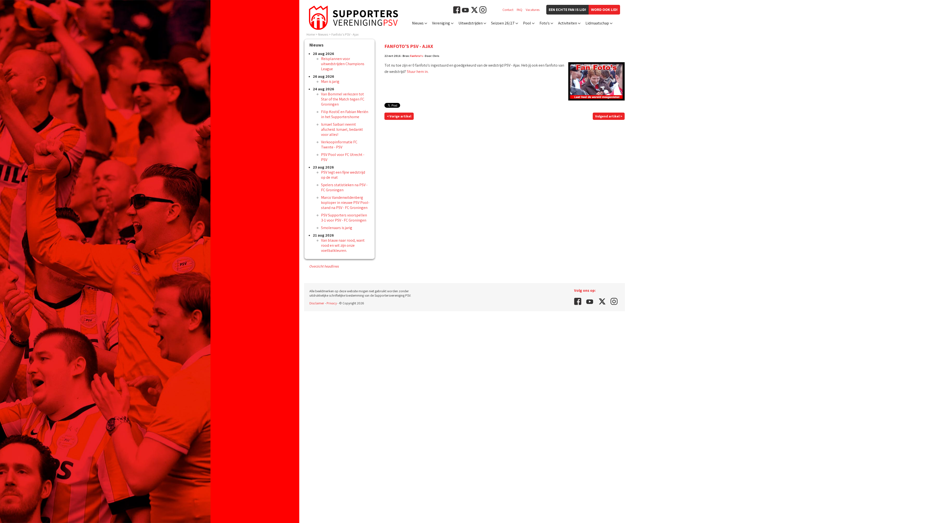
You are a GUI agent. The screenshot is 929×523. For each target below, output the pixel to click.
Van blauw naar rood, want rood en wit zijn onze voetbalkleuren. (343, 245)
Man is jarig (330, 81)
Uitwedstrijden (470, 23)
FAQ (519, 10)
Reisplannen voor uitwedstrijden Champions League (342, 63)
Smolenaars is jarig (336, 227)
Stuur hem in (417, 71)
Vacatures (532, 10)
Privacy (332, 303)
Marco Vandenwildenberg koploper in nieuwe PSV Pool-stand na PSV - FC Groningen (345, 202)
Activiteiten (567, 23)
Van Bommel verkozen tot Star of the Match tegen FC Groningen (342, 99)
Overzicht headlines (324, 266)
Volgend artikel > (608, 116)
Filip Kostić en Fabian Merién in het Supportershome (344, 114)
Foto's (544, 23)
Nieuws (418, 23)
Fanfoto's (416, 56)
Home (311, 34)
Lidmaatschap (597, 23)
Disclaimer (316, 303)
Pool (527, 23)
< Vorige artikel (399, 116)
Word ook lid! (604, 9)
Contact (507, 10)
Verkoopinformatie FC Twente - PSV (339, 144)
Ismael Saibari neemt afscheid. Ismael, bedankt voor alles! (342, 129)
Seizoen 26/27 (503, 23)
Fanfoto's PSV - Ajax (345, 34)
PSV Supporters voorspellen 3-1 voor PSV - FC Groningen (344, 218)
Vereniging (441, 23)
